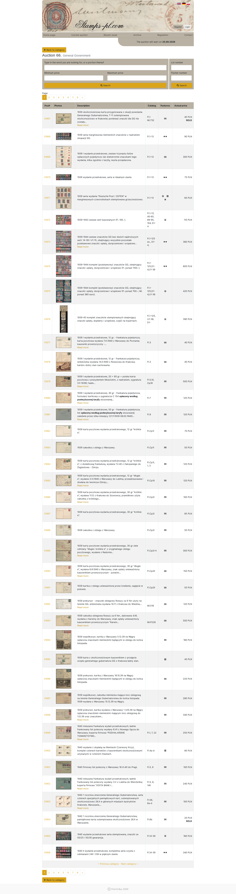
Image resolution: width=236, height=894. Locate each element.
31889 (47, 550)
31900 (47, 750)
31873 (47, 241)
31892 (47, 604)
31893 (47, 620)
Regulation (162, 35)
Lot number (177, 62)
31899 (47, 732)
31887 (47, 513)
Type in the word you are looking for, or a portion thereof (74, 62)
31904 (47, 819)
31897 (47, 698)
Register (178, 27)
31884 (47, 464)
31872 (47, 219)
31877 (47, 342)
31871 (47, 197)
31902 (47, 783)
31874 (47, 266)
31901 (47, 767)
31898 (47, 714)
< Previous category (108, 863)
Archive (137, 35)
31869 (47, 156)
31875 (47, 291)
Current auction (79, 35)
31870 (47, 177)
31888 (47, 530)
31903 (47, 801)
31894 (47, 640)
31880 (47, 398)
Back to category (55, 49)
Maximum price (115, 72)
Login (187, 27)
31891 (47, 587)
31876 (47, 319)
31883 (47, 447)
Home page (49, 35)
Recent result (110, 35)
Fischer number (179, 72)
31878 (47, 361)
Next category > (129, 863)
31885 (47, 480)
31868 (47, 136)
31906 (47, 852)
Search (106, 85)
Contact (188, 35)
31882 (47, 431)
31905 (47, 836)
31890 (47, 571)
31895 (47, 659)
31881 (47, 414)
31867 (47, 118)
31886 (47, 497)
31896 (47, 678)
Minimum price (51, 72)
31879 (47, 381)
